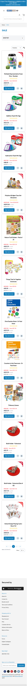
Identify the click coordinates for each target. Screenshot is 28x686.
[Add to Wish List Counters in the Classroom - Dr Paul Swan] (17, 377)
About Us (4, 596)
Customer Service (6, 624)
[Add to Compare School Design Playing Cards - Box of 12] (21, 538)
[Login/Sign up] (19, 15)
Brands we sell (5, 602)
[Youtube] (22, 671)
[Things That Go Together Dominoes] (13, 267)
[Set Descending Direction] (24, 48)
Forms (3, 638)
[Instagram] (18, 671)
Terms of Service (19, 676)
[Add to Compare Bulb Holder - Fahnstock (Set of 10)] (21, 496)
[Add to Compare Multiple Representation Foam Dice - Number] (21, 88)
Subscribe (21, 665)
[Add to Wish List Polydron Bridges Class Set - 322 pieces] (17, 210)
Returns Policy (5, 630)
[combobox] (13, 19)
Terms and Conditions (7, 604)
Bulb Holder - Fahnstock (13, 443)
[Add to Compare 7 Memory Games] (21, 416)
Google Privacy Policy (7, 676)
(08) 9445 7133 (5, 654)
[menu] (4, 10)
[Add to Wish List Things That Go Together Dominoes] (17, 293)
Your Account (5, 619)
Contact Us (4, 599)
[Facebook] (5, 671)
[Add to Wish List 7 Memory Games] (17, 416)
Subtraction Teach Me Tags (13, 155)
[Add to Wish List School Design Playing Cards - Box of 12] (17, 538)
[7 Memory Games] (13, 393)
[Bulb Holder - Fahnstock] (13, 431)
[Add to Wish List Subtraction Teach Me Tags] (17, 168)
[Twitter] (8, 671)
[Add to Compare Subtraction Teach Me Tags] (21, 168)
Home (3, 25)
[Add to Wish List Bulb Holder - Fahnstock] (17, 455)
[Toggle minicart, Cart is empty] (23, 15)
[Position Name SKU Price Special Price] (17, 47)
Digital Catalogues (6, 641)
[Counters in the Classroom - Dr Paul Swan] (13, 351)
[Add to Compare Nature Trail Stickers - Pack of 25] (21, 252)
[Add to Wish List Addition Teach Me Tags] (17, 128)
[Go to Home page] (12, 10)
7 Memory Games (13, 405)
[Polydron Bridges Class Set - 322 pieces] (13, 183)
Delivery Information (7, 627)
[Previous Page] (6, 546)
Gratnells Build (5, 644)
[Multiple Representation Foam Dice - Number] (13, 61)
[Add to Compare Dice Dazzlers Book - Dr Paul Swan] (21, 335)
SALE (7, 25)
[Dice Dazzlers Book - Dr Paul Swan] (13, 309)
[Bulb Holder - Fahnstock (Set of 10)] (13, 471)
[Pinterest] (11, 671)
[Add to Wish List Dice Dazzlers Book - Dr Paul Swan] (17, 335)
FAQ (3, 621)
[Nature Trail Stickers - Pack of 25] (13, 225)
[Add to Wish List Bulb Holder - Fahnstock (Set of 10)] (17, 496)
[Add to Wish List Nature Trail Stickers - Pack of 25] (17, 252)
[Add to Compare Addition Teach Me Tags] (21, 128)
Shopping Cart (5, 616)
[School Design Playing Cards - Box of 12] (13, 511)
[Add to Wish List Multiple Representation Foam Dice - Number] (17, 88)
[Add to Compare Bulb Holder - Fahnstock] (21, 455)
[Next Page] (20, 546)
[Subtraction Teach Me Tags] (13, 143)
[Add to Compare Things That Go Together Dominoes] (21, 293)
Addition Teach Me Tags (13, 116)
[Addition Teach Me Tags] (13, 103)
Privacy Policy (5, 607)
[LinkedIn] (15, 671)
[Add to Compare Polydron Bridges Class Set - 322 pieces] (21, 210)
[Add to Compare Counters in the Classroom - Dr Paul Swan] (21, 377)
